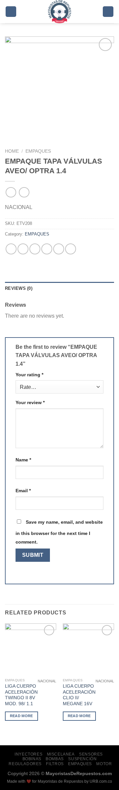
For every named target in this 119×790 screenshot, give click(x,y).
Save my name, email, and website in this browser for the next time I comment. (59, 532)
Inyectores (28, 754)
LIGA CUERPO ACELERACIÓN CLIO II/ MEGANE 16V (79, 695)
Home (12, 151)
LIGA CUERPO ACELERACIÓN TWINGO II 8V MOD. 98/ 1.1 (21, 695)
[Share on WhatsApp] (11, 248)
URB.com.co (101, 781)
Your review (30, 402)
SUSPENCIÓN (82, 759)
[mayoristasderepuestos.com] (60, 11)
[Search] (108, 11)
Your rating (29, 374)
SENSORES (91, 754)
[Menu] (11, 11)
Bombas (55, 759)
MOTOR (104, 764)
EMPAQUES (38, 151)
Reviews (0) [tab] (18, 288)
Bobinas (31, 759)
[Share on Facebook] (23, 248)
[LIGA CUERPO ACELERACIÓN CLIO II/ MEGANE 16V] (88, 649)
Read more (21, 716)
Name (23, 459)
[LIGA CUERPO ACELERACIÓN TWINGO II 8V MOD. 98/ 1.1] (30, 649)
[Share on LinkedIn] (70, 248)
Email (23, 490)
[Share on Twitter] (34, 248)
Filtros (54, 764)
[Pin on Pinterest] (58, 248)
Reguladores (25, 764)
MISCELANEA (61, 754)
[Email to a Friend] (46, 248)
